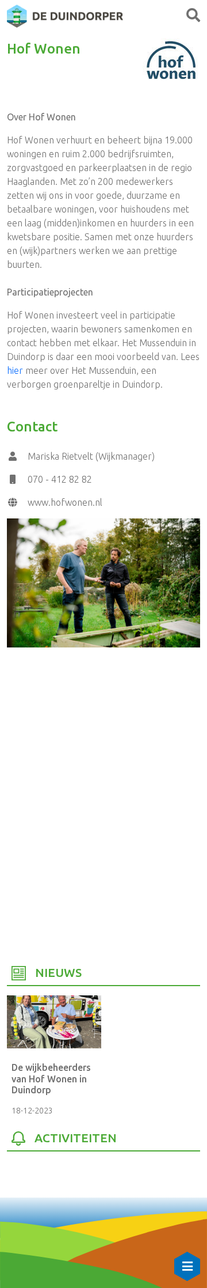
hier (15, 370)
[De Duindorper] (65, 15)
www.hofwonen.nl (65, 502)
